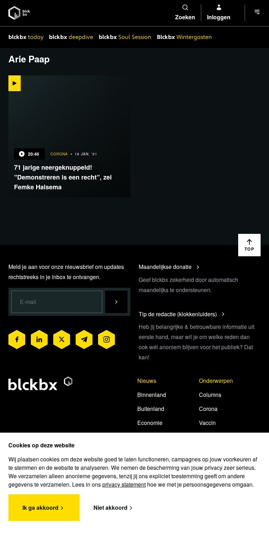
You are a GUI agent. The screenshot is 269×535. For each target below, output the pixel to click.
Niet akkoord (110, 507)
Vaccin (207, 423)
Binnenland (151, 395)
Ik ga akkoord (40, 507)
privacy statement (124, 484)
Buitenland (150, 409)
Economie (150, 423)
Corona (208, 409)
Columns (210, 395)
